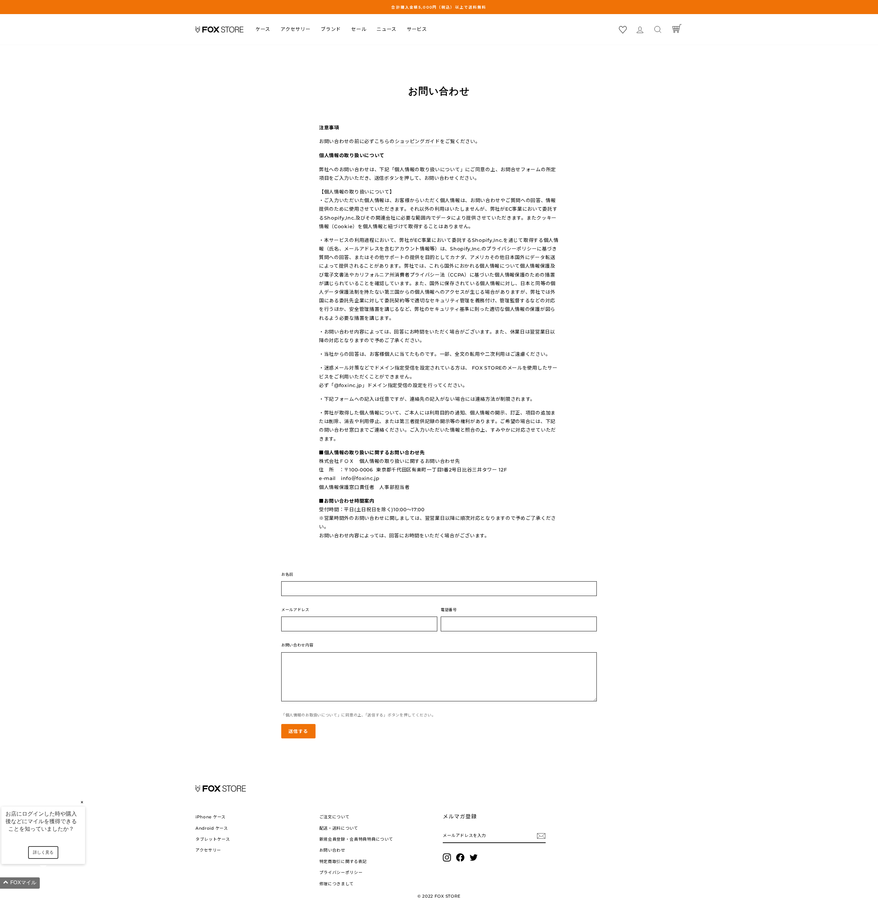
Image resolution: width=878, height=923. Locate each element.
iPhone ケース (210, 816)
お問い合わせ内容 (297, 645)
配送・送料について (338, 828)
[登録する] (541, 835)
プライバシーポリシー (341, 872)
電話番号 (449, 609)
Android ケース (211, 828)
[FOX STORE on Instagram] (447, 857)
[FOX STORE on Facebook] (460, 857)
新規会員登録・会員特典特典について (356, 839)
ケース (263, 29)
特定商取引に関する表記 (343, 861)
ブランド (331, 29)
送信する (298, 731)
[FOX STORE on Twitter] (474, 857)
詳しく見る (43, 852)
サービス (417, 29)
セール (358, 29)
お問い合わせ (332, 850)
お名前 (287, 574)
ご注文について (334, 816)
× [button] (82, 802)
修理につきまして (336, 883)
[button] (51, 883)
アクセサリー (295, 29)
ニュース (386, 29)
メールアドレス (295, 609)
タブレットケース (212, 839)
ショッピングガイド (417, 141)
